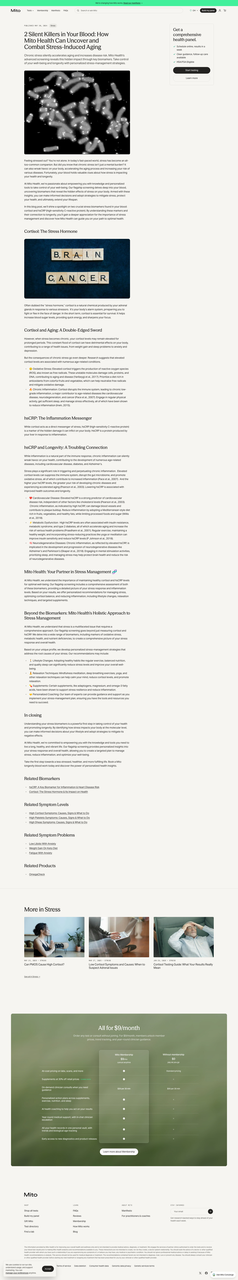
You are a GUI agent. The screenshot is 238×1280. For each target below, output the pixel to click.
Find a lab (29, 1231)
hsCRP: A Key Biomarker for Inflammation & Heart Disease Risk (64, 787)
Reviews (77, 1216)
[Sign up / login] (220, 10)
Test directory (31, 1226)
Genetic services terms (144, 1266)
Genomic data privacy (121, 1266)
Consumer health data (99, 1266)
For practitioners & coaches (136, 1216)
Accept (48, 1269)
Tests (29, 10)
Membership (42, 10)
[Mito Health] (30, 1195)
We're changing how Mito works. (117, 3)
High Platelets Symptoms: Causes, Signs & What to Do (59, 817)
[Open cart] (225, 10)
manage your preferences (17, 1273)
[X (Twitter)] (200, 1273)
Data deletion (80, 1266)
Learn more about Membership (119, 1151)
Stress (53, 26)
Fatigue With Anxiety (40, 852)
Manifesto (55, 10)
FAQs (65, 10)
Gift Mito (28, 1221)
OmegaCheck (37, 874)
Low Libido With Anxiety (42, 843)
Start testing (191, 70)
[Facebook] (206, 1273)
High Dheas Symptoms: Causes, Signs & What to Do (58, 822)
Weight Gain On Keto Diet (43, 848)
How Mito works (81, 1226)
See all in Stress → (32, 976)
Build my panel (208, 10)
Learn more (192, 78)
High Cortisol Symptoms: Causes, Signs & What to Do (59, 813)
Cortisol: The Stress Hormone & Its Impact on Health (58, 791)
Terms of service (64, 1266)
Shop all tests (31, 1210)
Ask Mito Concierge (225, 1275)
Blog (75, 1231)
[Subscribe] (210, 1211)
